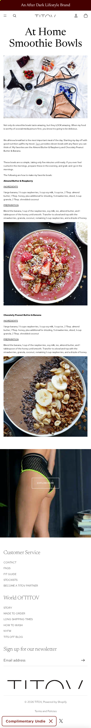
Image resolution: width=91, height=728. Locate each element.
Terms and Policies (46, 711)
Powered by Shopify (55, 702)
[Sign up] (83, 660)
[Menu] (5, 16)
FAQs (7, 568)
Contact (10, 562)
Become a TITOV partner (21, 585)
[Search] (14, 16)
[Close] (51, 721)
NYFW (7, 631)
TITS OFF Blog (13, 637)
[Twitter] (61, 721)
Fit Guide (10, 574)
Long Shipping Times (18, 619)
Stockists (10, 580)
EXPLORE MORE (45, 483)
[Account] (76, 16)
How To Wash (13, 625)
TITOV (38, 702)
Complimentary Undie (26, 721)
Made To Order (14, 613)
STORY (8, 608)
